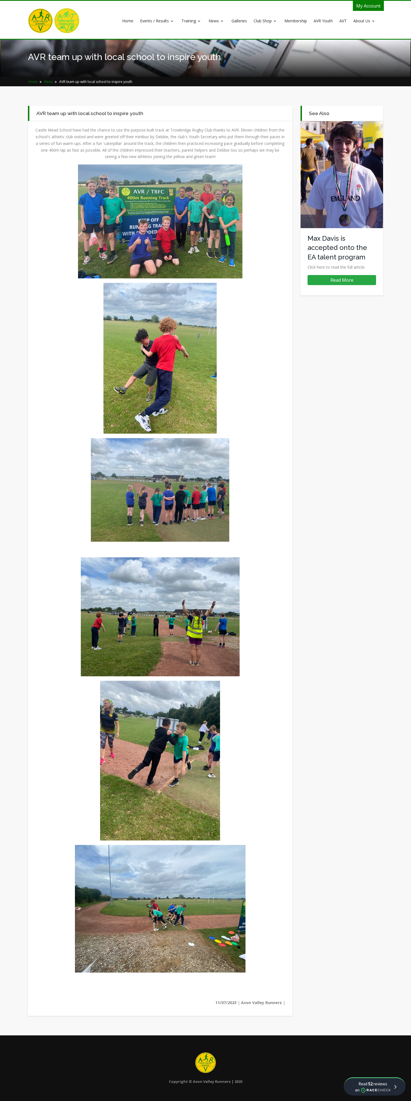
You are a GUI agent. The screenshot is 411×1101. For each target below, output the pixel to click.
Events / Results (154, 20)
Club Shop (263, 20)
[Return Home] (41, 20)
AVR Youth (323, 20)
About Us (361, 20)
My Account (368, 6)
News (214, 20)
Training (188, 20)
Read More (341, 280)
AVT (343, 20)
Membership (295, 20)
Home (127, 20)
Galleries (239, 20)
